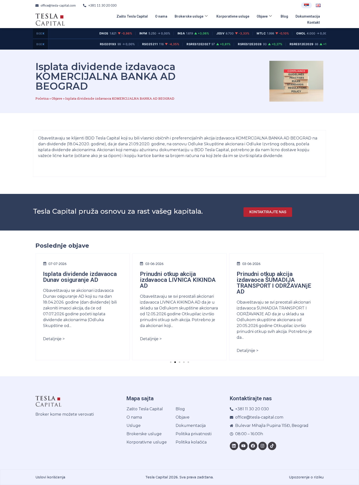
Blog (284, 16)
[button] (170, 362)
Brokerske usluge (189, 16)
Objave (262, 16)
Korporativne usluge (232, 16)
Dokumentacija (308, 16)
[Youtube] (243, 446)
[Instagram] (262, 446)
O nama (161, 16)
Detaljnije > (54, 339)
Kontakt (313, 22)
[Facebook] (253, 446)
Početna (42, 98)
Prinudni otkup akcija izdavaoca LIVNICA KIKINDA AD (178, 280)
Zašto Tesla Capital (132, 16)
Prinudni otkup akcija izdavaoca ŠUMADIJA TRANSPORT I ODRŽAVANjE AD (274, 283)
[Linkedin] (234, 446)
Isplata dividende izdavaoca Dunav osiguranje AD (80, 277)
